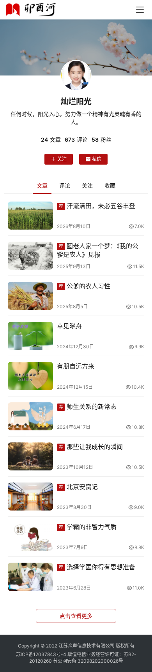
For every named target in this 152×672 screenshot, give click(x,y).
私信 (96, 159)
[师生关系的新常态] (30, 416)
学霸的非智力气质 (88, 527)
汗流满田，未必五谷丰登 (97, 206)
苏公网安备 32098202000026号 (88, 661)
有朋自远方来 (75, 366)
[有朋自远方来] (30, 376)
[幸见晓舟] (30, 336)
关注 (62, 159)
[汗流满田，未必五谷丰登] (30, 216)
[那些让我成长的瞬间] (30, 456)
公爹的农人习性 (84, 286)
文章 (42, 185)
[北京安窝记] (30, 497)
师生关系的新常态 (88, 407)
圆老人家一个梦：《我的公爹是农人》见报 (97, 250)
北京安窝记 (78, 487)
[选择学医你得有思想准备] (30, 577)
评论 (64, 185)
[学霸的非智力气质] (30, 537)
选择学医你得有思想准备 (97, 567)
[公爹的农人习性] (30, 296)
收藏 (109, 185)
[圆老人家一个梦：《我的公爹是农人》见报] (30, 256)
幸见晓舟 (69, 326)
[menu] (140, 10)
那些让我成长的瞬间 (91, 447)
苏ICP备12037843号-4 (41, 654)
